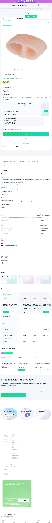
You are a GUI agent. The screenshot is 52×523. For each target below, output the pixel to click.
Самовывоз (6, 433)
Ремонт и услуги (6, 467)
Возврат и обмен (6, 469)
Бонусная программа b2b (15, 436)
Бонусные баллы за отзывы (15, 444)
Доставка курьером (6, 436)
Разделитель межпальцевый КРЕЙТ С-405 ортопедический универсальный (10, 305)
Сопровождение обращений (7, 464)
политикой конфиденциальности (15, 504)
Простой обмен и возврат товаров (8, 277)
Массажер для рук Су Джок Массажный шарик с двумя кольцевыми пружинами (23, 364)
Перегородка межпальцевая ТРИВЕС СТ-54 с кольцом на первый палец (37, 305)
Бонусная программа (14, 442)
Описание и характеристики (10, 161)
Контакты (13, 466)
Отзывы (19, 165)
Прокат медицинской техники (14, 453)
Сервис (22, 161)
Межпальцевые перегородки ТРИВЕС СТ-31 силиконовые (27, 305)
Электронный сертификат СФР (15, 455)
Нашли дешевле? (26, 143)
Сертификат (6, 76)
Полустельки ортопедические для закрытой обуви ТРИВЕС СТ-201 (8, 364)
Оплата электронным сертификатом (41, 277)
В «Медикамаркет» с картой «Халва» (15, 449)
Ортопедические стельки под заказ (15, 446)
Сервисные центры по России (6, 474)
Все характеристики (9, 74)
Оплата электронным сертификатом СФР (15, 458)
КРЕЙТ (7, 90)
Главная (2, 13)
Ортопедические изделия (10, 13)
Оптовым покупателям (14, 435)
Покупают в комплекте (8, 165)
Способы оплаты (6, 442)
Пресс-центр (13, 464)
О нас (12, 463)
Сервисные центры (23, 276)
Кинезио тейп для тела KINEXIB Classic (42, 363)
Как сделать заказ (14, 440)
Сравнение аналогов (32, 161)
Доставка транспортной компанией (7, 438)
